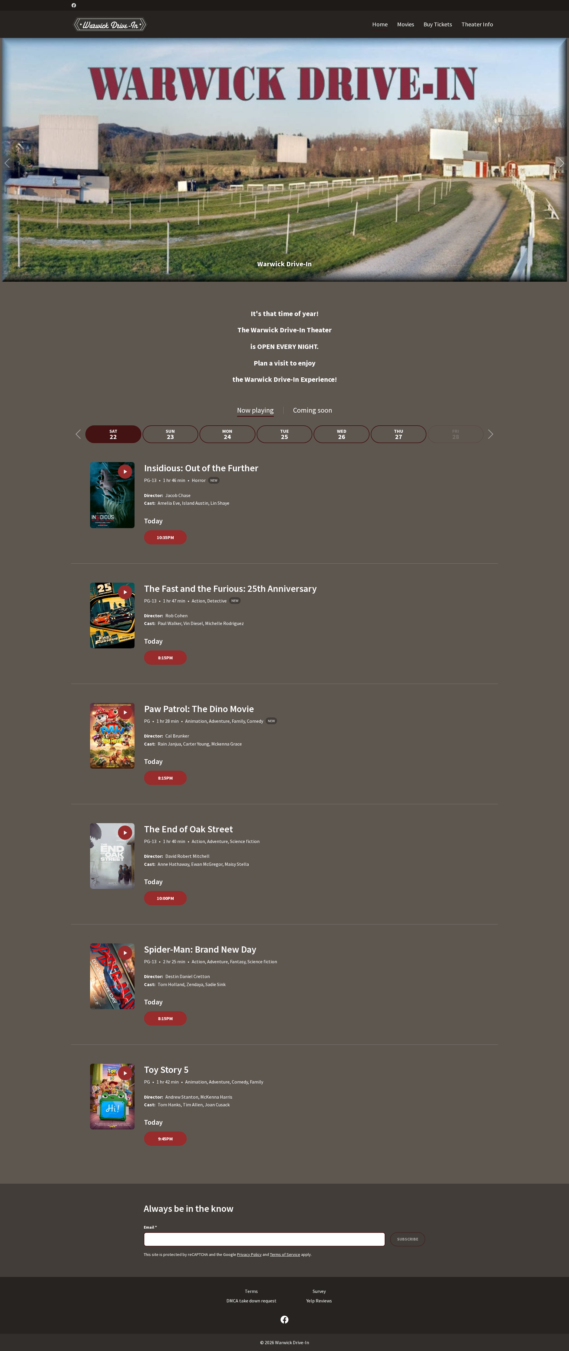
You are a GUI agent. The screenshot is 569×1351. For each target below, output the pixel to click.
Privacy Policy (249, 1254)
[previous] (7, 163)
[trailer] (125, 471)
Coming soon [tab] (312, 410)
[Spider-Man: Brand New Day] (112, 976)
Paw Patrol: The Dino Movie (199, 709)
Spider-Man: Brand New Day (200, 949)
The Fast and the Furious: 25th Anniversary (230, 588)
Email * (150, 1227)
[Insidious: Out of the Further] (112, 495)
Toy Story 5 (166, 1070)
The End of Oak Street (188, 829)
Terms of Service (285, 1254)
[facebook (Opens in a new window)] (73, 5)
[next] (562, 163)
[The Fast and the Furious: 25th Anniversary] (112, 615)
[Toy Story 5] (112, 1096)
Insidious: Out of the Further (201, 468)
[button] (284, 160)
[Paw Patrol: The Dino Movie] (112, 736)
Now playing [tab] (255, 410)
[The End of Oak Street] (112, 856)
